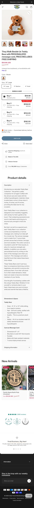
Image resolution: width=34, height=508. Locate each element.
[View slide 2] (16, 449)
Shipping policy (28, 498)
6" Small (27, 86)
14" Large (6, 86)
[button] (17, 96)
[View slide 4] (20, 449)
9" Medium (17, 86)
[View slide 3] (18, 449)
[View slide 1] (14, 449)
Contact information (17, 500)
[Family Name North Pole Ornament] (14, 377)
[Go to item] (4, 44)
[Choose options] (24, 387)
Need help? (29, 143)
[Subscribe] (29, 481)
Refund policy (5, 498)
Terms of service (20, 498)
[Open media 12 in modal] (29, 13)
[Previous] (2, 2)
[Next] (31, 2)
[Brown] (3, 78)
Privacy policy (13, 498)
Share (5, 143)
